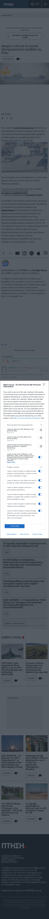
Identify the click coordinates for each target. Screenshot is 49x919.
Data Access (24, 534)
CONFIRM (14, 526)
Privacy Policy (37, 534)
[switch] (40, 430)
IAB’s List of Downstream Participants (27, 418)
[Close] (44, 385)
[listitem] (24, 425)
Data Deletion (12, 534)
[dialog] (24, 459)
